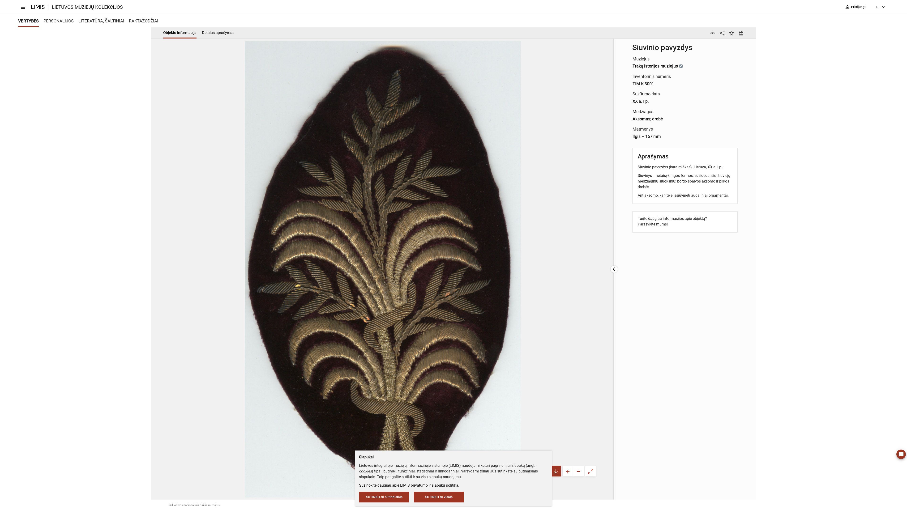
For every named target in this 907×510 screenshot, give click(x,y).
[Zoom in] (568, 471)
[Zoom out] (578, 471)
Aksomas (641, 118)
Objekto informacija (180, 32)
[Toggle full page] (590, 471)
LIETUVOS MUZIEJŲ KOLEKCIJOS (87, 7)
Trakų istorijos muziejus (656, 66)
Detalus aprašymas (218, 32)
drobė (657, 118)
